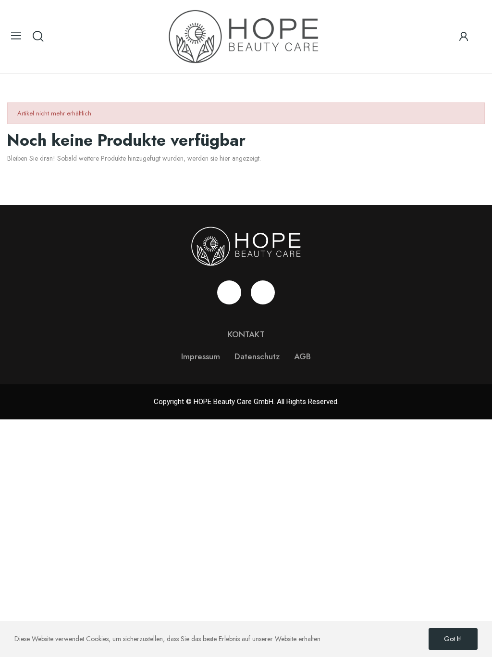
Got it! (453, 639)
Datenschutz (257, 356)
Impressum (200, 356)
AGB (302, 356)
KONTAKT (246, 334)
